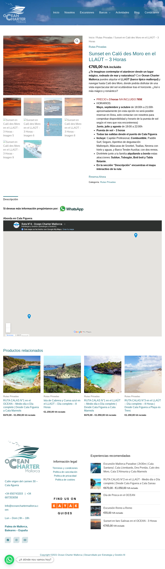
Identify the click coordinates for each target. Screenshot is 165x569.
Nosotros (69, 12)
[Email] (25, 540)
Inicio (56, 12)
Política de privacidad (65, 475)
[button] (77, 41)
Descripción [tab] (10, 199)
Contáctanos (152, 12)
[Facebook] (8, 540)
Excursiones (87, 12)
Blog (137, 12)
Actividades (122, 12)
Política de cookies (65, 479)
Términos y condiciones (65, 468)
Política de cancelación (65, 471)
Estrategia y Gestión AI (113, 555)
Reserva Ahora (97, 176)
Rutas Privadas (104, 37)
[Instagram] (16, 540)
